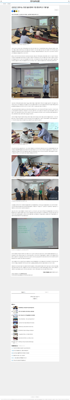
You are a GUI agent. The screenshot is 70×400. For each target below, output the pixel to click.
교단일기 (9, 3)
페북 (12, 11)
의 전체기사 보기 (50, 272)
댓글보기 (23, 292)
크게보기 (56, 9)
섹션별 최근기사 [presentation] (15, 345)
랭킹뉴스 (13, 304)
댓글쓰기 (46, 292)
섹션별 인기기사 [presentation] (21, 345)
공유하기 (69, 3)
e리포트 (4, 3)
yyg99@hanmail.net (23, 273)
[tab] (14, 345)
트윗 (14, 11)
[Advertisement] (35, 283)
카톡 (16, 11)
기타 (18, 11)
